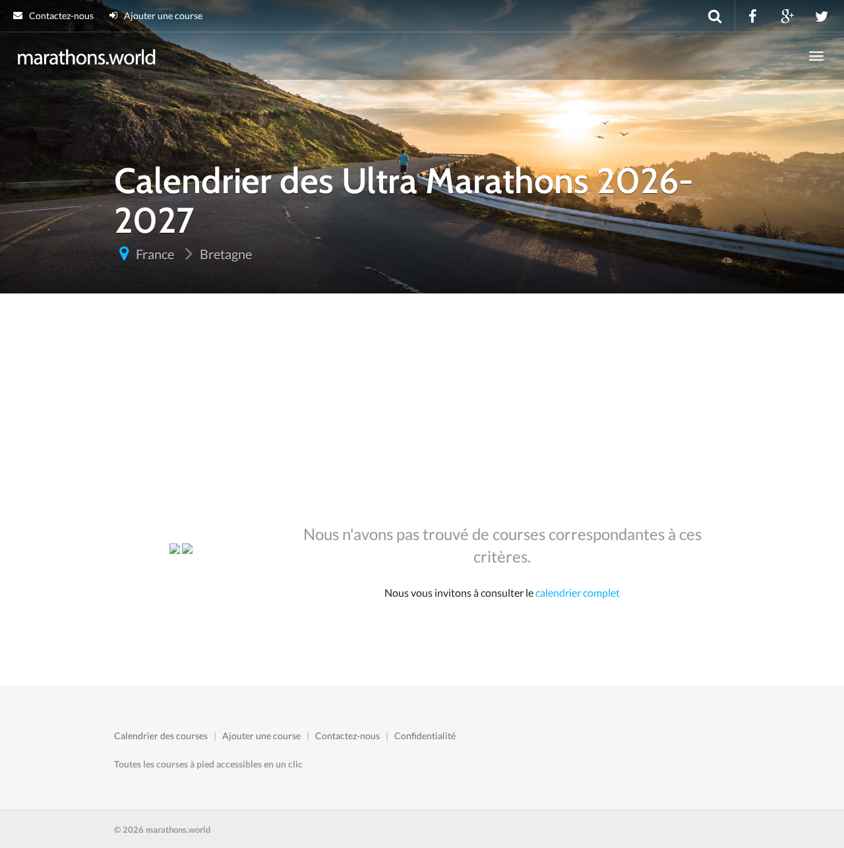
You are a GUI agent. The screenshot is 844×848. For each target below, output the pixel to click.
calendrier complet (577, 592)
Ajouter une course (162, 15)
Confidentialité (425, 735)
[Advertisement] (422, 414)
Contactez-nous (60, 15)
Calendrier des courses (161, 735)
